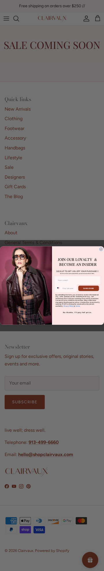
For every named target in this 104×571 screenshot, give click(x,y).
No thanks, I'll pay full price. (77, 312)
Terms (77, 306)
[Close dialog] (101, 249)
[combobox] (58, 288)
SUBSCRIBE (88, 288)
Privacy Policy (69, 306)
